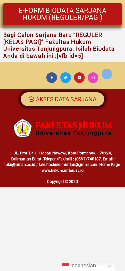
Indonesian (82, 265)
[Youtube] (79, 77)
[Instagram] (93, 77)
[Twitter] (65, 77)
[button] (62, 14)
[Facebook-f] (51, 77)
